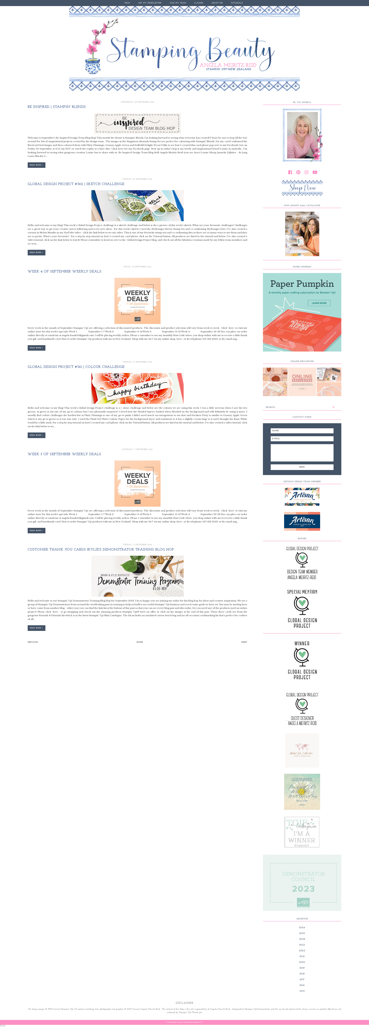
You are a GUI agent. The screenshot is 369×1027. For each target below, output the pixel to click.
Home (140, 642)
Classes (198, 3)
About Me (217, 3)
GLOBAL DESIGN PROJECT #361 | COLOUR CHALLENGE (76, 367)
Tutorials (237, 3)
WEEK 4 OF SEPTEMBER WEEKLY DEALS (64, 271)
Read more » (36, 165)
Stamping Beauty (192, 1022)
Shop (127, 3)
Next (244, 642)
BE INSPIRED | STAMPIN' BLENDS (57, 107)
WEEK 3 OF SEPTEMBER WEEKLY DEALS (64, 454)
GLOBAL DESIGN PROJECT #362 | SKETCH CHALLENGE (76, 184)
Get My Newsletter (150, 3)
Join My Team (178, 3)
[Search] (333, 407)
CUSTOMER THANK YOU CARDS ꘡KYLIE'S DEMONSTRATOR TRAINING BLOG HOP (101, 549)
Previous (33, 642)
